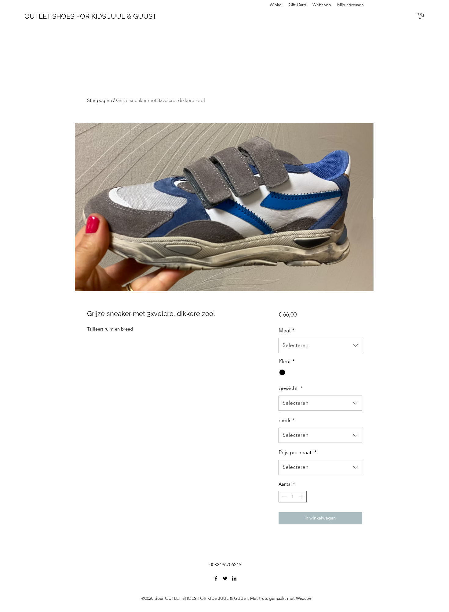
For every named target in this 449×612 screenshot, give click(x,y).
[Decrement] (283, 496)
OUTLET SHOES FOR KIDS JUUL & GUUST (90, 16)
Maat (286, 330)
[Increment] (302, 496)
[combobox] (320, 345)
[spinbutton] (292, 496)
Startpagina (99, 100)
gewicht (291, 388)
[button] (421, 16)
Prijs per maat (298, 452)
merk (286, 420)
